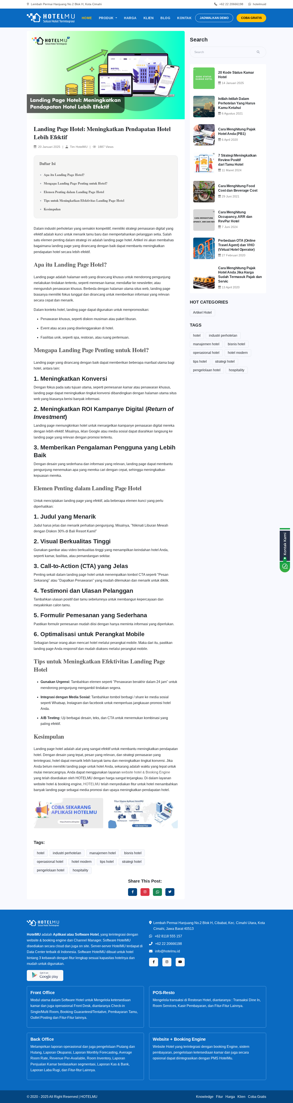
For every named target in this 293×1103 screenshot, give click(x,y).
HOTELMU (91, 784)
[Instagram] (145, 892)
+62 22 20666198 (168, 944)
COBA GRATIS (251, 18)
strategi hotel (132, 861)
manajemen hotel (102, 853)
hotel (40, 853)
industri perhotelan (67, 853)
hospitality (80, 870)
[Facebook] (132, 892)
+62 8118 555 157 (168, 936)
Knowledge (204, 1096)
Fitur (219, 1096)
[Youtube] (180, 962)
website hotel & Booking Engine (145, 772)
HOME (87, 18)
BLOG (165, 18)
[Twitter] (157, 892)
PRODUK (107, 18)
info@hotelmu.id (167, 951)
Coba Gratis (257, 1096)
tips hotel (107, 861)
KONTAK (184, 18)
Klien (241, 1096)
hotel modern (82, 861)
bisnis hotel (133, 853)
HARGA (130, 18)
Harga (230, 1096)
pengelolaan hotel (50, 870)
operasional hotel (50, 861)
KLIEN (148, 18)
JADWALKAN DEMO (214, 18)
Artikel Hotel (202, 312)
